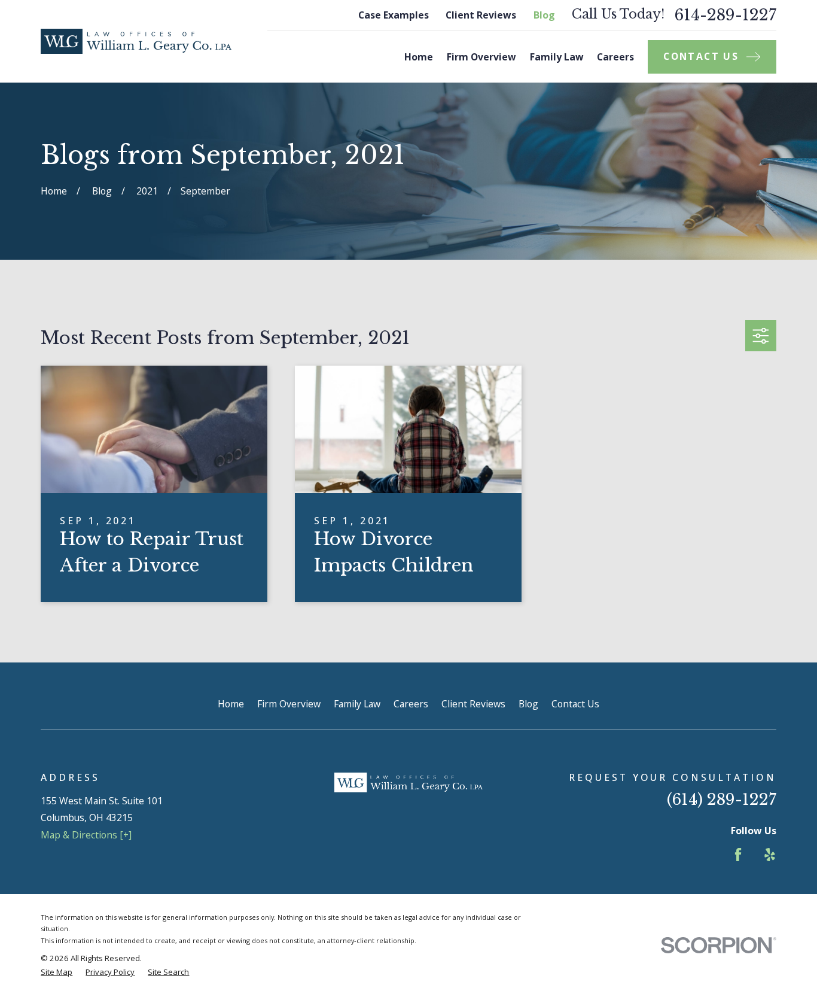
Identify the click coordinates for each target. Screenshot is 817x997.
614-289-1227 (725, 15)
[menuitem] (56, 972)
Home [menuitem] (418, 56)
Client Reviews (481, 15)
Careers (411, 703)
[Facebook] (738, 854)
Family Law (357, 703)
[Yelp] (769, 854)
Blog (544, 15)
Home (231, 703)
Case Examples (393, 15)
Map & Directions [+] (86, 834)
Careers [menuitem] (615, 56)
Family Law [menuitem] (557, 56)
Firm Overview (289, 703)
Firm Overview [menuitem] (481, 56)
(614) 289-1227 (721, 799)
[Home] (136, 41)
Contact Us (575, 703)
